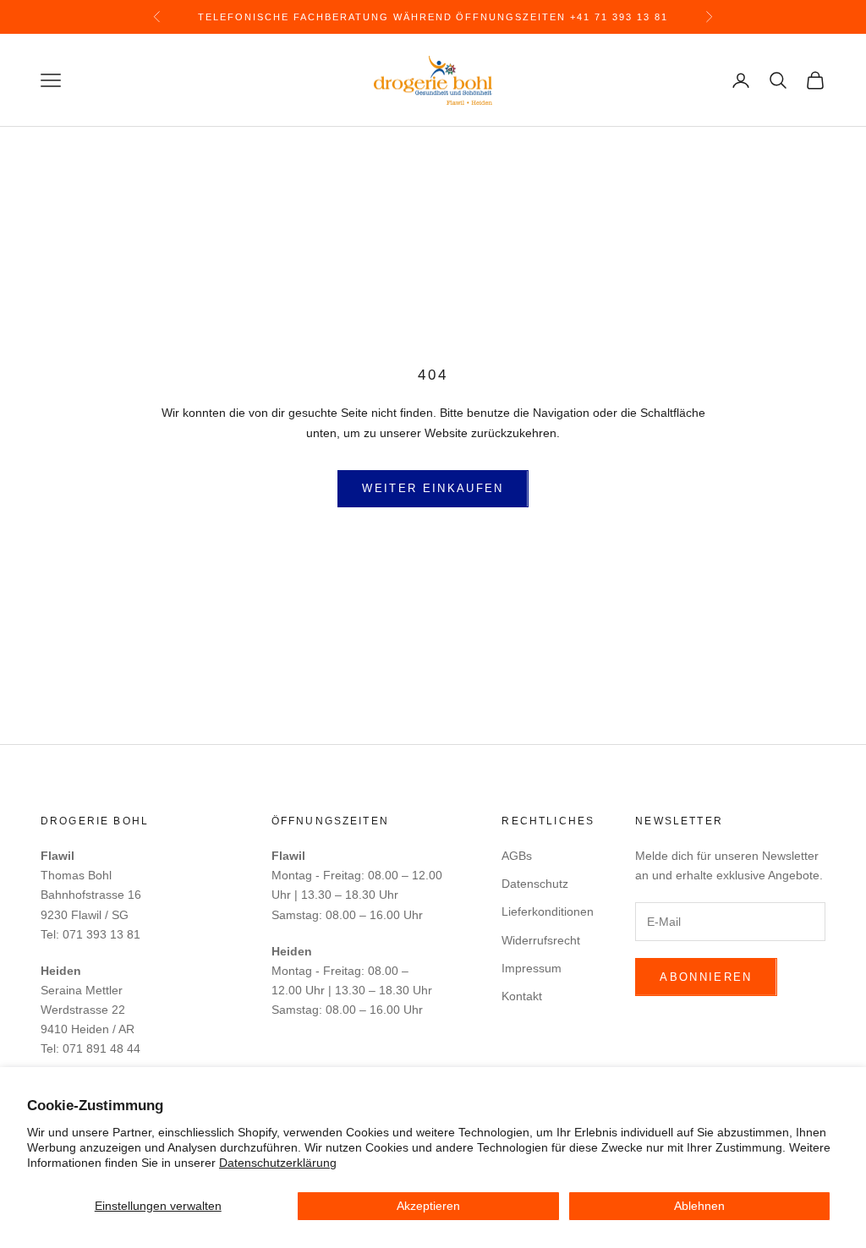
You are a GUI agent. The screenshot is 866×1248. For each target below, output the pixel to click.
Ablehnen (699, 1205)
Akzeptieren (428, 1205)
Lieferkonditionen (548, 911)
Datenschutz (535, 883)
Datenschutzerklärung (278, 1162)
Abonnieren (706, 977)
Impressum (532, 968)
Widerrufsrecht (541, 940)
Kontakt (522, 996)
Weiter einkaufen (432, 488)
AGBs (517, 855)
